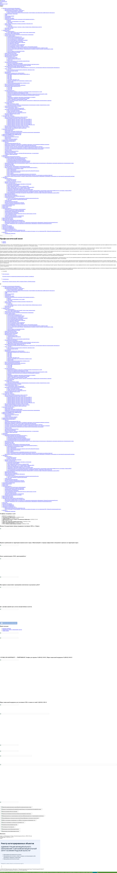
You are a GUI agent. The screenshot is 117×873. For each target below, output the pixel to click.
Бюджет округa (8, 178)
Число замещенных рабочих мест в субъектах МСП (18, 186)
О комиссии (9, 25)
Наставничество (10, 101)
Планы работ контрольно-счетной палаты (13, 131)
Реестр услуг (10, 59)
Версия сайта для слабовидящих (10, 622)
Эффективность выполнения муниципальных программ (19, 65)
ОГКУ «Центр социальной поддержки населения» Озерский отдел (19, 23)
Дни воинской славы (9, 164)
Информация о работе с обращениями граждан (12, 629)
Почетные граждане (9, 28)
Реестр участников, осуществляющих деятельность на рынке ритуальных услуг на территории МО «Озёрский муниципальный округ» (33, 231)
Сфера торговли (8, 200)
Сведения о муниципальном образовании (11, 8)
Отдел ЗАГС (10, 50)
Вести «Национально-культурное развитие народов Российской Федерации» (23, 170)
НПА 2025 (9, 75)
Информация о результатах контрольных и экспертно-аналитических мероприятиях (22, 132)
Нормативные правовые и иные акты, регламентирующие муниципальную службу (24, 91)
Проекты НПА (10, 81)
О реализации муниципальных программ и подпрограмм (19, 183)
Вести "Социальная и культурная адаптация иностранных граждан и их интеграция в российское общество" (30, 175)
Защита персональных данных (11, 107)
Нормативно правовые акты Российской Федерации (16, 157)
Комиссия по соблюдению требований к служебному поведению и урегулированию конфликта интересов (27, 144)
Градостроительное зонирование (11, 212)
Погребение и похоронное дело (9, 229)
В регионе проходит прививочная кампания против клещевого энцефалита (18, 276)
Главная (4, 241)
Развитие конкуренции (9, 197)
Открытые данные (9, 114)
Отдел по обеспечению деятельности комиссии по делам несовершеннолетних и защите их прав (27, 47)
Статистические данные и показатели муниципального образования (19, 34)
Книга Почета (8, 29)
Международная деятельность (11, 194)
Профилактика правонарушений (9, 140)
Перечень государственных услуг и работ (16, 21)
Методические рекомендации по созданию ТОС (15, 221)
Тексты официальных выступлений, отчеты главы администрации (21, 32)
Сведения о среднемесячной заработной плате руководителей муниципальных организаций (24, 148)
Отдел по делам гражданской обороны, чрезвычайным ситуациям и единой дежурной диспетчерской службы (30, 48)
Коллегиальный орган (7, 205)
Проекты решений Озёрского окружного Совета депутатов (17, 126)
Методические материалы (10, 152)
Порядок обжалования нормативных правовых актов (18, 82)
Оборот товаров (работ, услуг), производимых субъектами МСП (20, 187)
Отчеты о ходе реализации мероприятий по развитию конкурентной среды (23, 198)
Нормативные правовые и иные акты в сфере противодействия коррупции (20, 145)
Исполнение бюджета (11, 179)
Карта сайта (4, 224)
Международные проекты (7, 219)
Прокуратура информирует (8, 226)
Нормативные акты (9, 130)
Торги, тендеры (8, 68)
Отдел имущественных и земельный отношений (17, 40)
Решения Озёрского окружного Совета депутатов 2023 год (19, 122)
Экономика (4, 177)
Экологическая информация (8, 227)
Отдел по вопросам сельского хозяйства (15, 45)
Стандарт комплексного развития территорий (14, 210)
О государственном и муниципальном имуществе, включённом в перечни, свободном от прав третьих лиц (29, 191)
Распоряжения (8, 71)
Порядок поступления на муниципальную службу (17, 92)
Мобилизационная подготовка (13, 52)
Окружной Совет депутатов (8, 115)
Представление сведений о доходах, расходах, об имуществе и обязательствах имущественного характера (29, 100)
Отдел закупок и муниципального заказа (15, 37)
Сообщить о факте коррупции (11, 154)
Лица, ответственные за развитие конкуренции (17, 199)
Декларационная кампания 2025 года (12, 143)
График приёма (5, 630)
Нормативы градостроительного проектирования (15, 209)
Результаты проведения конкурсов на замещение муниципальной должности (23, 95)
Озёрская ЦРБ (8, 17)
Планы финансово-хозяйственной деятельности (15, 196)
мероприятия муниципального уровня (15, 168)
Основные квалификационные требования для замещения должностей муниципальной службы (27, 93)
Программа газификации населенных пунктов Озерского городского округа (23, 64)
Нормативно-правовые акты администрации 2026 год (18, 74)
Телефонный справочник (10, 233)
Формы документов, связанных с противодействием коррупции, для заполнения (22, 153)
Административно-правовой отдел (14, 36)
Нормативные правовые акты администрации (14, 73)
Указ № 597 (9, 89)
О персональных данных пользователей (15, 108)
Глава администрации (9, 31)
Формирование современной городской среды (14, 211)
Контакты (4, 232)
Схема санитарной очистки (10, 214)
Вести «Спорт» (10, 173)
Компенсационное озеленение (11, 55)
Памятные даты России (10, 165)
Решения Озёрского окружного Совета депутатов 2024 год (19, 121)
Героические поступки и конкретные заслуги (16, 112)
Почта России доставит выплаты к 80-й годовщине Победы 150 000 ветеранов (18, 281)
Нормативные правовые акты (8, 204)
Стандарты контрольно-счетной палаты (13, 133)
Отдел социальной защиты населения (15, 41)
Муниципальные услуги (10, 56)
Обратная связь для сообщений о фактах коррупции (15, 127)
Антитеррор (4, 155)
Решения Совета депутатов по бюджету (13, 181)
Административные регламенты (14, 58)
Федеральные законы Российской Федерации (16, 159)
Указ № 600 (9, 87)
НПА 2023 (9, 77)
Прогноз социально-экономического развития (14, 202)
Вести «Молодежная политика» (14, 171)
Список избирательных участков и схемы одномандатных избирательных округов (24, 26)
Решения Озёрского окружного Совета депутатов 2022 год (19, 123)
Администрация (5, 30)
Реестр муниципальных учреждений (15, 11)
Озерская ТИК (8, 24)
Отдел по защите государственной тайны (15, 51)
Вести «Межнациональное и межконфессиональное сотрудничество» (21, 174)
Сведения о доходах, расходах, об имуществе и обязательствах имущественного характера (23, 146)
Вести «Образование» (11, 169)
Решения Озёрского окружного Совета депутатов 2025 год (19, 120)
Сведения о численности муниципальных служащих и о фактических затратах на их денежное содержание (27, 147)
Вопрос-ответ (5, 207)
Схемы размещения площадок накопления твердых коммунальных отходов (20, 213)
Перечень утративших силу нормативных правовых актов (19, 80)
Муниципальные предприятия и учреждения (14, 10)
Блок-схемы (9, 22)
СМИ (6, 14)
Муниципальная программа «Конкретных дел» (14, 66)
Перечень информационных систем (12, 113)
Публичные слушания (9, 15)
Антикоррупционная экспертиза (11, 151)
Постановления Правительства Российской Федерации (18, 160)
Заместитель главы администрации (12, 33)
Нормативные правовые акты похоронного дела (15, 230)
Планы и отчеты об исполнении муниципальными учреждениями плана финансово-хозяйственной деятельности (31, 12)
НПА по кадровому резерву (13, 103)
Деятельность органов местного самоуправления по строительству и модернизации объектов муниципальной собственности (33, 67)
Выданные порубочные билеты (11, 54)
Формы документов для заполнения (14, 111)
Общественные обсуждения (10, 53)
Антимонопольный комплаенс (11, 201)
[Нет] (97, 872)
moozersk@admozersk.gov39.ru (9, 838)
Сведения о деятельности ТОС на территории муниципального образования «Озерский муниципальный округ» (28, 223)
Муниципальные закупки (12, 70)
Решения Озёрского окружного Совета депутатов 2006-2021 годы (21, 124)
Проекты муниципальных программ (14, 63)
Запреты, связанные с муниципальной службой (17, 99)
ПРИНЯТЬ (95, 872)
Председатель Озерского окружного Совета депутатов (16, 116)
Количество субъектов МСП (13, 185)
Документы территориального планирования (14, 215)
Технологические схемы (12, 57)
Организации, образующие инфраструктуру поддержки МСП (20, 189)
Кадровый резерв (8, 102)
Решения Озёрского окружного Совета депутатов (15, 118)
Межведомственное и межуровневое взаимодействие (18, 60)
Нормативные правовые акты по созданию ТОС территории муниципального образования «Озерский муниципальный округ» (31, 222)
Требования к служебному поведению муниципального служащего (21, 97)
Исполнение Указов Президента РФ (12, 86)
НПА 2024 (9, 76)
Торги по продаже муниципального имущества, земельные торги (21, 69)
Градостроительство (6, 208)
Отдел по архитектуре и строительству (15, 39)
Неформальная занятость (10, 193)
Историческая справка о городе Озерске (13, 9)
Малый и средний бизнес (10, 182)
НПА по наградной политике (13, 110)
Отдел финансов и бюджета (13, 43)
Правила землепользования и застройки (13, 216)
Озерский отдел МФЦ (9, 18)
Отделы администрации (10, 35)
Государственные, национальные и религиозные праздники (17, 166)
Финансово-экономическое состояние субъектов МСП (18, 188)
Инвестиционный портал (7, 218)
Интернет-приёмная (6, 628)
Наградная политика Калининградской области (15, 109)
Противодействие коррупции (8, 141)
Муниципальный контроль (8, 135)
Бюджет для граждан (11, 180)
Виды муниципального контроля (12, 136)
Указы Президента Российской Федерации (16, 158)
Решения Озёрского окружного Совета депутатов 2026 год (19, 119)
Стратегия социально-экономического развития (15, 203)
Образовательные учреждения (11, 13)
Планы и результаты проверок (11, 138)
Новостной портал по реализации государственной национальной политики (21, 167)
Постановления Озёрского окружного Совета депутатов (16, 125)
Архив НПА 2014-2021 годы (13, 79)
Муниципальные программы (11, 62)
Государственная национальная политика (11, 156)
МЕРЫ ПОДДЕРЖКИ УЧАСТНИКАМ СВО (11, 134)
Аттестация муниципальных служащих (13, 106)
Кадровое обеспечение (9, 90)
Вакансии (9, 96)
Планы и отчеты (8, 149)
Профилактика (8, 137)
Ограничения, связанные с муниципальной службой (18, 98)
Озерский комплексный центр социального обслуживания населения (19, 19)
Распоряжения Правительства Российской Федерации (18, 162)
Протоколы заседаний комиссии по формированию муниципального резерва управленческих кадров (28, 104)
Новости (9, 20)
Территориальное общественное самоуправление (12, 220)
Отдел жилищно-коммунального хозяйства (16, 42)
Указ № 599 (9, 88)
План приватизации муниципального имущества (15, 85)
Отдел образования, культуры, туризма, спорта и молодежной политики (22, 46)
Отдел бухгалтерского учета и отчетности (16, 44)
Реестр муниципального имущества (12, 84)
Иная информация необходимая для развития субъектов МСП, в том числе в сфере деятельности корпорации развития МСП (33, 192)
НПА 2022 (9, 78)
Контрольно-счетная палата (8, 129)
